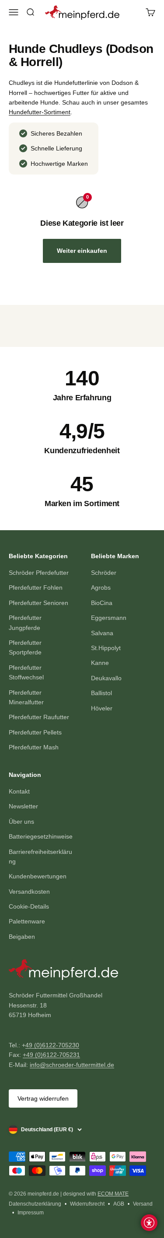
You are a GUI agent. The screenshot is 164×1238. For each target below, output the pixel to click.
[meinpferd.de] (82, 971)
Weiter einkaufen (82, 250)
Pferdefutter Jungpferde (25, 622)
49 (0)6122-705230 (52, 1045)
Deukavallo (106, 678)
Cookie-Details (29, 906)
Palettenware (27, 921)
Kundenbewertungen (37, 876)
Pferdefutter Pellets (35, 732)
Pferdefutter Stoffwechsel (26, 672)
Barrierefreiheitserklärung (40, 856)
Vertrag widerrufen (43, 1098)
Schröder (103, 572)
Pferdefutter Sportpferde (25, 647)
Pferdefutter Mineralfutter (26, 697)
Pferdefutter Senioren (38, 602)
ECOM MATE (113, 1194)
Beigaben (22, 936)
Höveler (101, 708)
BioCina (101, 602)
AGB (118, 1204)
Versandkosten (29, 891)
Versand (143, 1204)
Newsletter (23, 806)
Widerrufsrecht (87, 1204)
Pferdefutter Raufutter (39, 716)
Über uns (21, 821)
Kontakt (19, 791)
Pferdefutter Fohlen (36, 587)
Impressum (30, 1213)
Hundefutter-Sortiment (39, 111)
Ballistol (101, 692)
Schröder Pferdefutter (39, 572)
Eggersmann (108, 617)
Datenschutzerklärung (35, 1204)
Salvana (102, 632)
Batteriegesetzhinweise (41, 836)
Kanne (100, 662)
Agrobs (101, 587)
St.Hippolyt (106, 647)
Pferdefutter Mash (34, 747)
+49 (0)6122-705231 (51, 1054)
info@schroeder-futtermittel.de (72, 1064)
